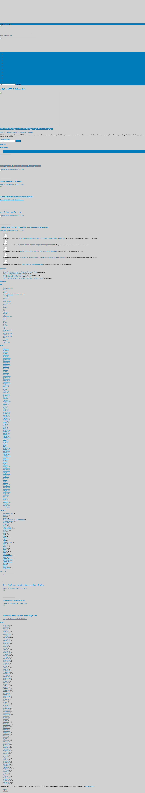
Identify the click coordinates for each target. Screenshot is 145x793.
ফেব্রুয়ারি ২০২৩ (6, 412)
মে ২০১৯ (5, 480)
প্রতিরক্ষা (5, 313)
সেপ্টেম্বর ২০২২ (6, 419)
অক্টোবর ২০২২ (6, 418)
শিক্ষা (4, 337)
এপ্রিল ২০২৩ (6, 409)
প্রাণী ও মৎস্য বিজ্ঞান (7, 78)
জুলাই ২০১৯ (6, 477)
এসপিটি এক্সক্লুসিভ (7, 52)
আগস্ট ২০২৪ (6, 385)
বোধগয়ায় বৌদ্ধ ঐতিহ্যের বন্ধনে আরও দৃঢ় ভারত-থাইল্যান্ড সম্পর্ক (16, 196)
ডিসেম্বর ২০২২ (6, 415)
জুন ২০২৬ (5, 352)
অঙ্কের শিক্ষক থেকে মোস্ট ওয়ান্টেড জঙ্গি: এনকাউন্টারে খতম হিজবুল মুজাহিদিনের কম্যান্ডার (36, 245)
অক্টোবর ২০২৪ (6, 382)
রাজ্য (4, 57)
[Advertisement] (50, 11)
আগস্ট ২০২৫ (6, 367)
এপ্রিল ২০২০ (6, 463)
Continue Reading (5, 139)
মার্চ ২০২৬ (5, 356)
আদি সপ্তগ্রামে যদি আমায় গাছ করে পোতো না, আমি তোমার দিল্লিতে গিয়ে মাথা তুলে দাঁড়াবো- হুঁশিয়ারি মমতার (42, 238)
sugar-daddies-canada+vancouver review (14, 294)
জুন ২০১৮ (5, 496)
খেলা (4, 62)
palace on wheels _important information (32, 264)
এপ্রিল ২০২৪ (6, 391)
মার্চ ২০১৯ (5, 483)
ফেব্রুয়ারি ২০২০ (6, 466)
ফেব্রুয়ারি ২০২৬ (6, 358)
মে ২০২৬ (5, 353)
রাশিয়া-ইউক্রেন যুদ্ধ (7, 330)
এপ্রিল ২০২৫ (6, 373)
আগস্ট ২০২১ (6, 439)
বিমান (4, 324)
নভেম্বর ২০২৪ (6, 380)
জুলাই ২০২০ (6, 459)
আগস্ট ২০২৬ (6, 349)
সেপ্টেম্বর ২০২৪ (6, 383)
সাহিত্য (4, 340)
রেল (4, 60)
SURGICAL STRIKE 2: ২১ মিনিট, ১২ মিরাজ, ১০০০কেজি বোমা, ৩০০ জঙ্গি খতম (38, 251)
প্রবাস (4, 75)
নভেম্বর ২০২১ (6, 434)
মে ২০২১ (5, 443)
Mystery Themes (89, 786)
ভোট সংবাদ (5, 325)
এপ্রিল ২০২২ (6, 427)
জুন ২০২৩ (5, 406)
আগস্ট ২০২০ (6, 457)
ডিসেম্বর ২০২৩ (6, 397)
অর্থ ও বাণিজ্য (6, 74)
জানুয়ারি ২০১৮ (6, 504)
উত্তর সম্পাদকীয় (7, 72)
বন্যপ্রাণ (5, 68)
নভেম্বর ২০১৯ (6, 471)
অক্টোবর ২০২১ (6, 436)
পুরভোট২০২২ (6, 312)
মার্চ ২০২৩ (5, 410)
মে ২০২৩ (5, 407)
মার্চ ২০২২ (5, 428)
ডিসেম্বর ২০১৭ (6, 505)
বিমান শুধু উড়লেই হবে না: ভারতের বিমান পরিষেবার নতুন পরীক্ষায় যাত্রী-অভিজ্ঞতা (20, 166)
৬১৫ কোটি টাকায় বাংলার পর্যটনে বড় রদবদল (11, 212)
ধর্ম (4, 77)
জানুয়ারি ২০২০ (6, 468)
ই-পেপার (5, 71)
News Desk (20, 132)
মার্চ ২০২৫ (5, 374)
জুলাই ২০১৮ (6, 495)
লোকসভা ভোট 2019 (7, 80)
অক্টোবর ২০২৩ (6, 400)
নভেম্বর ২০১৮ (6, 489)
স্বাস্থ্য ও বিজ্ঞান (6, 63)
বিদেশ (4, 55)
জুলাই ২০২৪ (6, 386)
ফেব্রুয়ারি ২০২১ (6, 448)
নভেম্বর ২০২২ (6, 416)
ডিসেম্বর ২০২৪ (6, 379)
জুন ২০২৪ (5, 388)
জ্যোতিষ (5, 307)
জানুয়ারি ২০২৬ (6, 359)
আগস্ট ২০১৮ (6, 493)
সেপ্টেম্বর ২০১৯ (6, 474)
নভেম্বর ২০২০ (6, 453)
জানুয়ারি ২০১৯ (6, 486)
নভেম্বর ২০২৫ (6, 362)
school (5, 292)
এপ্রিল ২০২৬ (6, 355)
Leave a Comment (28, 132)
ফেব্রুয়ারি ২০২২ (6, 430)
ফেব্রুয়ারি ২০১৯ (6, 484)
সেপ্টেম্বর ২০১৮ (6, 492)
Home (5, 789)
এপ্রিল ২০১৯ (6, 481)
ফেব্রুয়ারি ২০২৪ (6, 394)
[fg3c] (18, 50)
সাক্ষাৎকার (5, 339)
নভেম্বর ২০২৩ (6, 398)
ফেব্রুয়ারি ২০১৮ (6, 502)
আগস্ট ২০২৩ (6, 403)
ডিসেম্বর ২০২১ (6, 433)
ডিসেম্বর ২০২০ (6, 451)
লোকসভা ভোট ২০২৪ (7, 336)
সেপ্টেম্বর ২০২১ (6, 437)
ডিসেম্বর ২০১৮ (6, 487)
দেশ (4, 54)
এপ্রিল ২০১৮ (6, 499)
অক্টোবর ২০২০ (6, 454)
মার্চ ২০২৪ (5, 392)
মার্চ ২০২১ (5, 446)
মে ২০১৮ (5, 498)
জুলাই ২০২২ (6, 422)
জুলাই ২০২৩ (6, 404)
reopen (5, 291)
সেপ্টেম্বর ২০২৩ (6, 401)
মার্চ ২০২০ (5, 465)
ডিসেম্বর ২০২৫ (6, 361)
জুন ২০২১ (5, 442)
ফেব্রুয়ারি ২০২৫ (6, 376)
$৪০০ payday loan (8, 288)
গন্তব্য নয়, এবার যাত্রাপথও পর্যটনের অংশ (10, 181)
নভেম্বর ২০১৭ (6, 507)
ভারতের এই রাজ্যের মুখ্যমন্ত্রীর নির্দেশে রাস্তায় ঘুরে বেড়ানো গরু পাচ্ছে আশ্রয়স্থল (26, 128)
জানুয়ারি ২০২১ (6, 449)
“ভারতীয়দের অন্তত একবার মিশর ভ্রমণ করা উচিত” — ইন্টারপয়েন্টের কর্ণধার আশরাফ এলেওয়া (24, 227)
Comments (6, 152)
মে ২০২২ (5, 425)
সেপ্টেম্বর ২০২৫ (6, 365)
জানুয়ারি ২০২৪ (6, 395)
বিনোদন (5, 65)
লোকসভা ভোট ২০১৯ (7, 333)
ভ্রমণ (4, 66)
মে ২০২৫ (5, 371)
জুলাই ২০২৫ (6, 368)
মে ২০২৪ (5, 389)
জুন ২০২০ (5, 460)
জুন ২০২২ (5, 424)
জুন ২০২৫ (5, 370)
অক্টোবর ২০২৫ (6, 364)
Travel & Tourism (8, 81)
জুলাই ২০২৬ (6, 350)
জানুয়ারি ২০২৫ (6, 377)
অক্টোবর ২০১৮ (6, 490)
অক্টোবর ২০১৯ (6, 472)
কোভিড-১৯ (5, 304)
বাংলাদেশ (5, 59)
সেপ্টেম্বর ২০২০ (6, 456)
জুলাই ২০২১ (6, 440)
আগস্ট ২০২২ (6, 421)
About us (5, 791)
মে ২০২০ (5, 462)
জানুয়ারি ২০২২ (6, 431)
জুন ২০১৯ (5, 478)
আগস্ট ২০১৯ (6, 475)
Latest (5, 151)
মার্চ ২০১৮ (5, 501)
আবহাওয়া (5, 69)
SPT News (21, 169)
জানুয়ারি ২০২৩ (6, 413)
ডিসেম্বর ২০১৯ (6, 469)
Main (4, 289)
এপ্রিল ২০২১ (6, 445)
